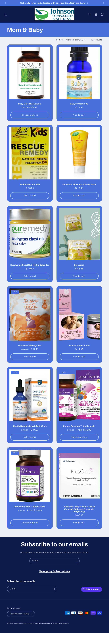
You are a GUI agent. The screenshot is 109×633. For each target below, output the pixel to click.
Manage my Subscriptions (54, 571)
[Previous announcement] (5, 3)
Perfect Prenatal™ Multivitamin (29, 507)
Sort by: (59, 40)
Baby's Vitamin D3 (79, 104)
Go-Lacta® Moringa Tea (29, 345)
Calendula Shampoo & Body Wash (79, 184)
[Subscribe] (76, 561)
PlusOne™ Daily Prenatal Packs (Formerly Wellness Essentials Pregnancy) (79, 509)
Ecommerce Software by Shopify (55, 623)
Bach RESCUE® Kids (30, 184)
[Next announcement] (104, 3)
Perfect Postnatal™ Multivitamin (79, 426)
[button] (6, 14)
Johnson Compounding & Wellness (28, 623)
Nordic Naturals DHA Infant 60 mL (30, 426)
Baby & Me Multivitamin (29, 104)
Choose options (29, 115)
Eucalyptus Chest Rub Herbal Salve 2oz (29, 265)
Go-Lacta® (79, 265)
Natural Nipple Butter (79, 345)
